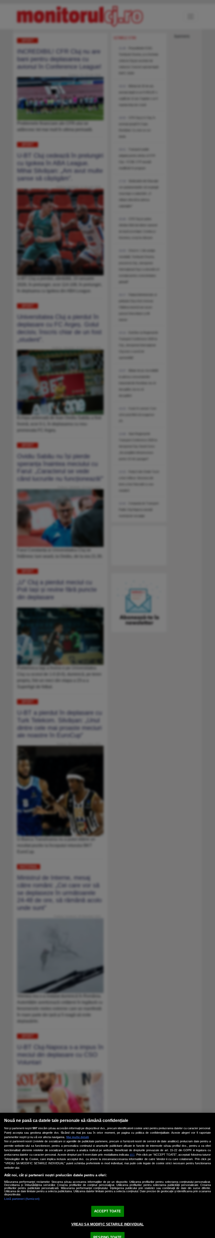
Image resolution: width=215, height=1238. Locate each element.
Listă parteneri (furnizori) (22, 1198)
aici (132, 1154)
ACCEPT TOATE (107, 1211)
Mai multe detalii (77, 1137)
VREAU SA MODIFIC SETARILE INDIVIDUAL (107, 1224)
